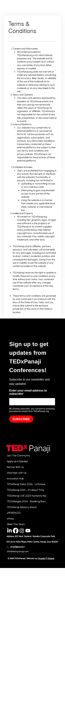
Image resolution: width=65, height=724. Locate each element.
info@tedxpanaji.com (18, 551)
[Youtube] (28, 530)
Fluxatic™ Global (46, 558)
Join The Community (18, 455)
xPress (10, 518)
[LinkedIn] (9, 530)
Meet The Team (16, 524)
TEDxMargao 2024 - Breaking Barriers (27, 501)
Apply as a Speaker (17, 461)
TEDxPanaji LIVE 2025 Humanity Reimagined (27, 495)
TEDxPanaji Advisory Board (21, 507)
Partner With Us (15, 467)
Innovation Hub (15, 478)
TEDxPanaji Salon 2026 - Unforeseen (27, 484)
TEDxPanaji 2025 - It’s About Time (25, 490)
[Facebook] (15, 530)
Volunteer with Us (16, 472)
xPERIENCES (14, 512)
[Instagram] (22, 530)
